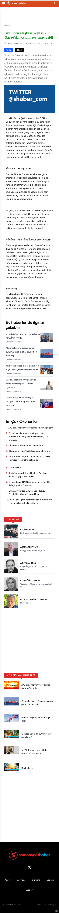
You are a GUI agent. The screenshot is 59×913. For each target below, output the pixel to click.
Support (29, 889)
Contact (50, 879)
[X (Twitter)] (29, 867)
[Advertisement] (29, 641)
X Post (19, 50)
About (7, 879)
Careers (36, 879)
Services (21, 879)
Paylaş (9, 50)
